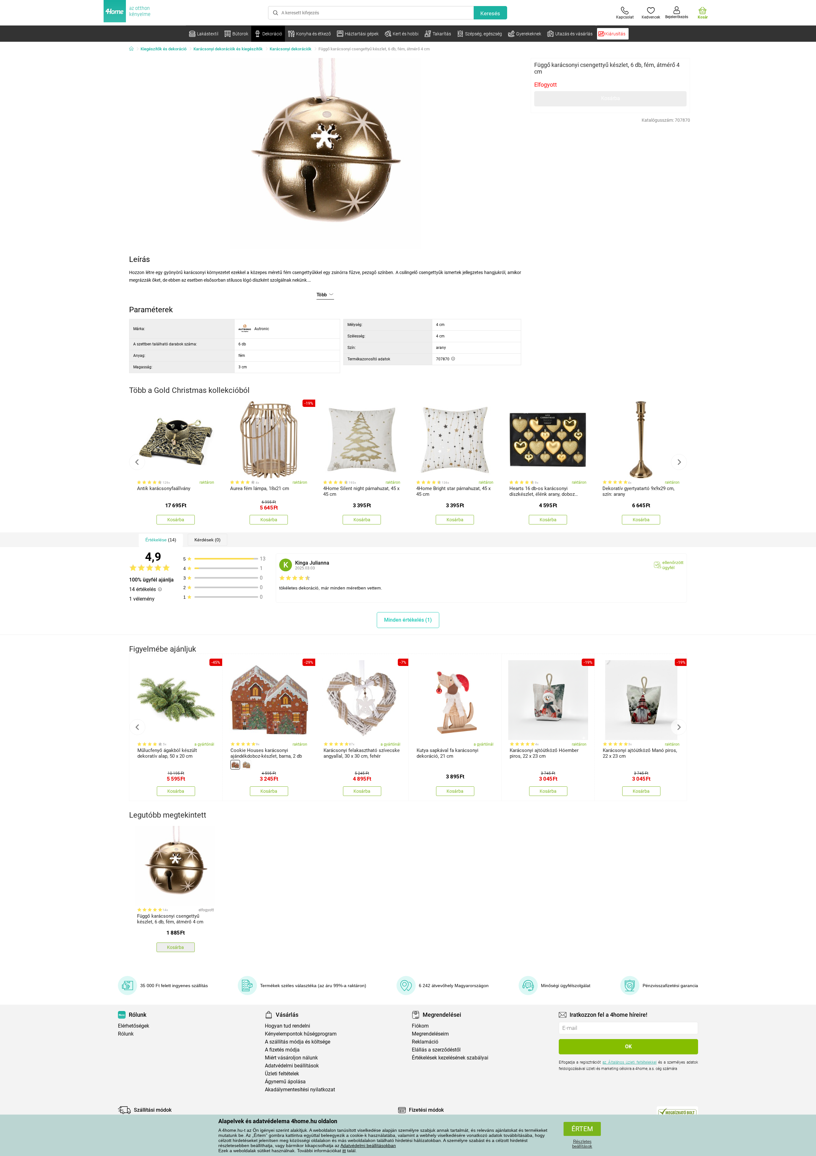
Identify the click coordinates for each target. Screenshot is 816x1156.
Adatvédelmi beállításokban (368, 1145)
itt (344, 1150)
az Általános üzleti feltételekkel (629, 1062)
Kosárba (610, 98)
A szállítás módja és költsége (297, 1041)
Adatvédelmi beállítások (292, 1065)
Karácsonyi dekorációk (290, 49)
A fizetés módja (282, 1049)
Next (679, 462)
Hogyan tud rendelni (287, 1025)
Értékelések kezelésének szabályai (450, 1057)
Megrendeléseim (430, 1033)
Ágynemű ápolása (285, 1081)
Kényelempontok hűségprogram (301, 1033)
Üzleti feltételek (282, 1073)
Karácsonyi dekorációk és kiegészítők (228, 49)
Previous (137, 462)
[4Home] (133, 49)
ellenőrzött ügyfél (672, 565)
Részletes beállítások (582, 1144)
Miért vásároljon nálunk (291, 1057)
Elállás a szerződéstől (436, 1049)
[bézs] (246, 764)
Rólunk (126, 1033)
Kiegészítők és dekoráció (163, 49)
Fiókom (420, 1025)
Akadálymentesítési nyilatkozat (300, 1089)
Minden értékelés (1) (408, 620)
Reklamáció (425, 1041)
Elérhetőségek (133, 1025)
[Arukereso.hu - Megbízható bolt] (677, 1111)
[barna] (235, 764)
